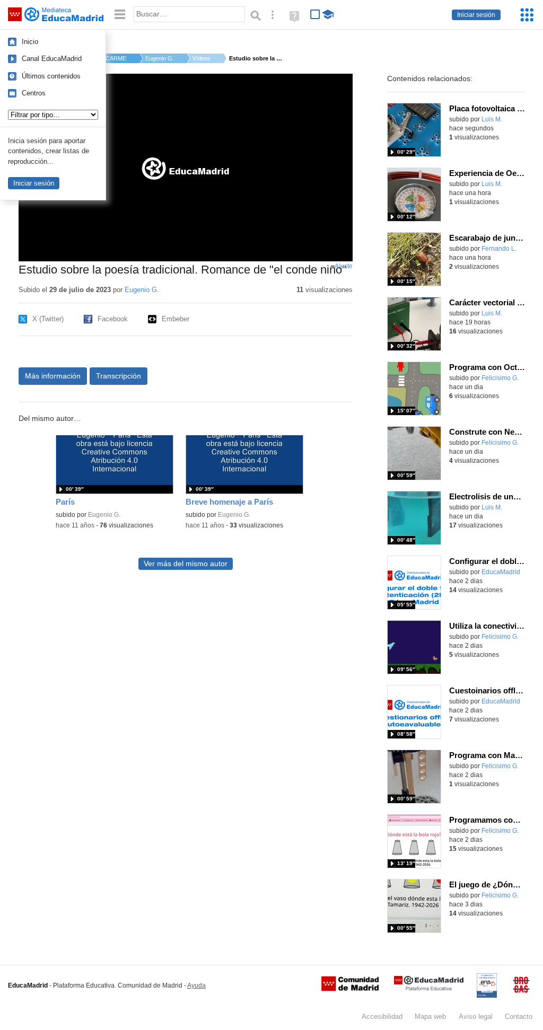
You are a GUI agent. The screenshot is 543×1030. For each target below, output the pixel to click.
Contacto (518, 1016)
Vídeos (201, 58)
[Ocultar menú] (120, 14)
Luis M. (491, 119)
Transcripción (118, 376)
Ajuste (344, 266)
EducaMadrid (500, 572)
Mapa (430, 1016)
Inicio (30, 42)
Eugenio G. (159, 58)
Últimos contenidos (51, 76)
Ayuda (196, 985)
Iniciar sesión (476, 15)
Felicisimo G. (500, 378)
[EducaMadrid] (428, 988)
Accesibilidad (382, 1016)
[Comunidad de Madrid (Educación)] (350, 988)
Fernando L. (498, 248)
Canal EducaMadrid (52, 59)
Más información (53, 376)
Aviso (476, 1016)
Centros (34, 93)
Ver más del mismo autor (185, 564)
